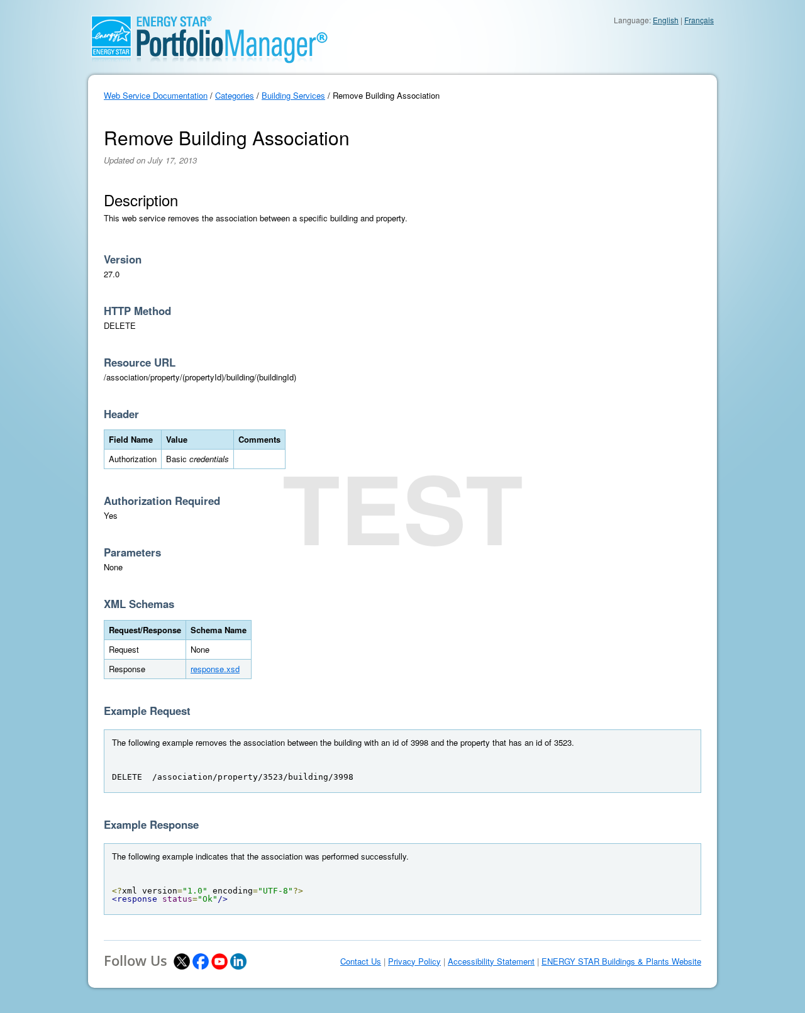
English (666, 19)
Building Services (293, 95)
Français (699, 19)
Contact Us (360, 961)
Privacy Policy (414, 961)
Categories (234, 95)
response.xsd (215, 669)
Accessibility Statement (491, 961)
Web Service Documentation (156, 95)
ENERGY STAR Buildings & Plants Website (621, 961)
